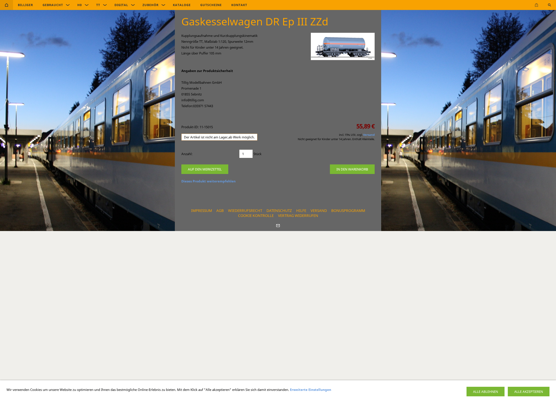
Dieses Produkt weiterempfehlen (208, 181)
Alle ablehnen (485, 391)
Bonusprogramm (348, 210)
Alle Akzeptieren (528, 391)
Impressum (201, 210)
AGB (220, 210)
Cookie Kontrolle (256, 215)
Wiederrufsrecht (245, 210)
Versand (369, 135)
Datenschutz (279, 210)
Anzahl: (186, 154)
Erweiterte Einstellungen (310, 389)
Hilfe (301, 210)
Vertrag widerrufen (298, 215)
